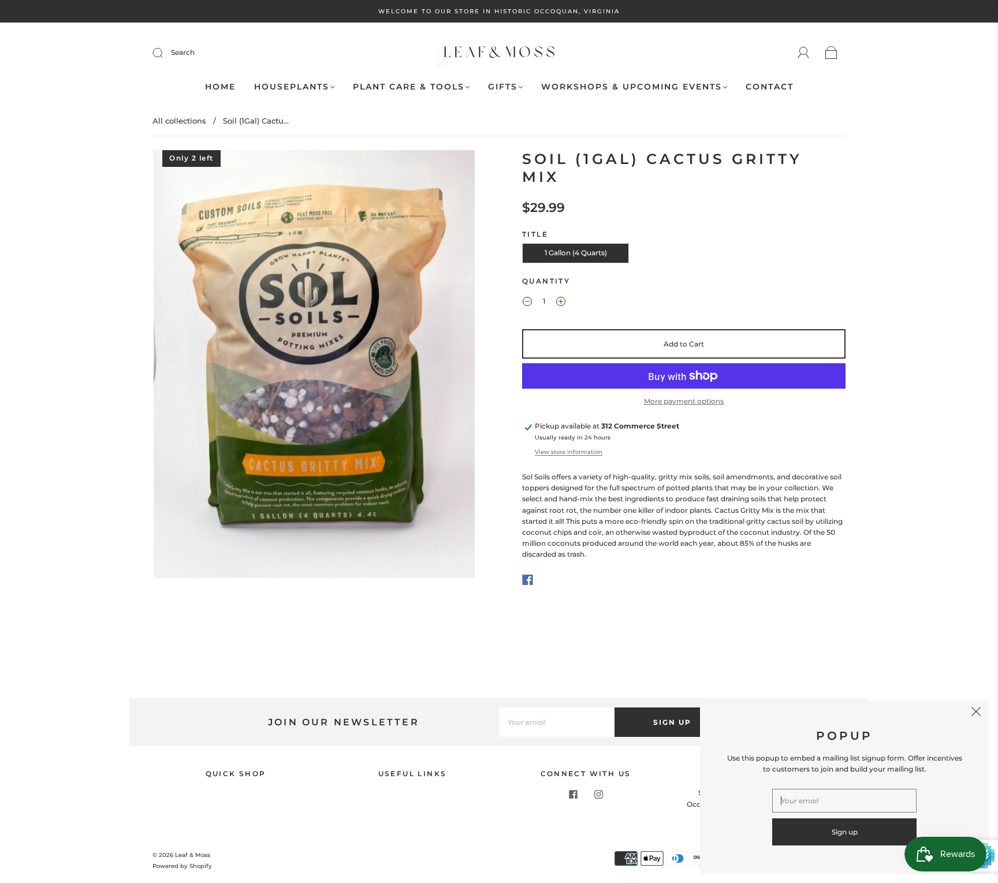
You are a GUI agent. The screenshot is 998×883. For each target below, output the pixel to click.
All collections (179, 120)
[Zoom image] (314, 366)
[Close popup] (976, 713)
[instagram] (598, 794)
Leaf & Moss (192, 855)
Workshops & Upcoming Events (631, 87)
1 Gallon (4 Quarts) (576, 252)
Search (183, 52)
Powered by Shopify (182, 866)
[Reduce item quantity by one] (527, 302)
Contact (770, 87)
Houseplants (291, 87)
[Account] (803, 52)
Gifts (502, 87)
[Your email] (557, 722)
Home (220, 87)
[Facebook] (527, 580)
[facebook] (573, 794)
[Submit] (165, 52)
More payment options (684, 401)
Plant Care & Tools (408, 87)
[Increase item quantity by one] (561, 302)
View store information (568, 452)
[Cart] (831, 53)
